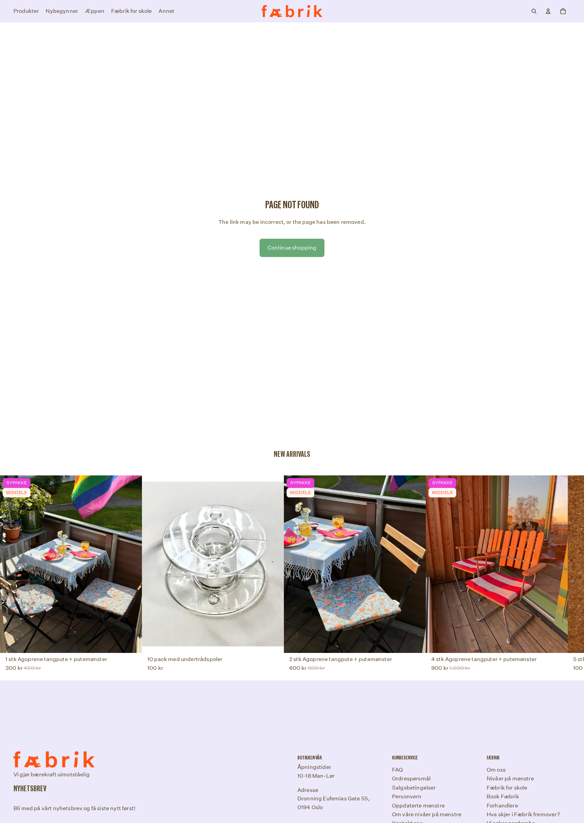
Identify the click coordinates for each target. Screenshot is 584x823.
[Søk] (534, 11)
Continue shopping (292, 247)
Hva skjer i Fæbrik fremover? (523, 814)
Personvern (407, 796)
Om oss (496, 770)
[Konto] (548, 11)
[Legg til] (273, 642)
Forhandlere (502, 805)
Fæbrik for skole (507, 787)
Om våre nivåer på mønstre (426, 814)
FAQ (397, 770)
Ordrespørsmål (411, 778)
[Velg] (131, 642)
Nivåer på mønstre (510, 778)
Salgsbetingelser (414, 787)
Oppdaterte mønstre (418, 805)
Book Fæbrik (503, 796)
